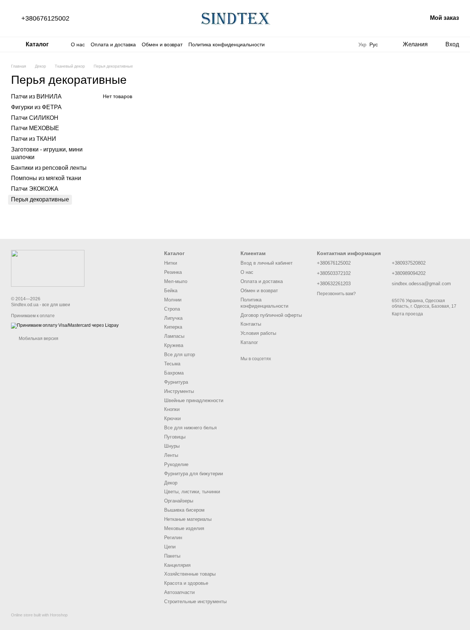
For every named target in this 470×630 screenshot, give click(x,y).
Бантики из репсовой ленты (49, 167)
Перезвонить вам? (336, 293)
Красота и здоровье (186, 583)
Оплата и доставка (113, 44)
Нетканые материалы (188, 519)
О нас (78, 44)
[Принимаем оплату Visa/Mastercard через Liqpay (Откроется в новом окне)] (65, 325)
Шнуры (172, 446)
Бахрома (174, 373)
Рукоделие (176, 464)
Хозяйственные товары (190, 574)
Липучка (173, 318)
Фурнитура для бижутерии (193, 473)
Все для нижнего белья (190, 427)
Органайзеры (178, 501)
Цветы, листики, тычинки (192, 491)
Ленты (171, 455)
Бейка (170, 290)
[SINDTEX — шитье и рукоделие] (47, 268)
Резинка (173, 272)
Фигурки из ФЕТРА (36, 107)
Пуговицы (174, 437)
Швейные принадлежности (193, 400)
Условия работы (258, 333)
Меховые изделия (184, 528)
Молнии (172, 300)
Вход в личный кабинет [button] (267, 263)
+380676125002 (45, 18)
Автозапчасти (179, 592)
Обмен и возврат (162, 44)
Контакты (251, 324)
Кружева (173, 345)
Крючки (172, 418)
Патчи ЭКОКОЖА (34, 189)
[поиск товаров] (344, 44)
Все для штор (179, 354)
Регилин (173, 537)
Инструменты (179, 391)
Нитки (170, 263)
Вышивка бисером (184, 510)
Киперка (173, 327)
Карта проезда (407, 313)
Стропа (172, 309)
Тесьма (172, 363)
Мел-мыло (175, 281)
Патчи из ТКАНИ (33, 139)
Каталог (249, 342)
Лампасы (174, 336)
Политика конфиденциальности (226, 44)
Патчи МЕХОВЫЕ (35, 128)
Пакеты (172, 556)
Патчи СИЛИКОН (34, 117)
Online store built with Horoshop (39, 615)
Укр (362, 44)
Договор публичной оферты (271, 315)
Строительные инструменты (195, 601)
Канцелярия (177, 565)
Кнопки (172, 409)
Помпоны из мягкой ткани (46, 178)
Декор (170, 483)
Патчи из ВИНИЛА (36, 96)
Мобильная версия (38, 338)
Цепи (170, 547)
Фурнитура (176, 382)
